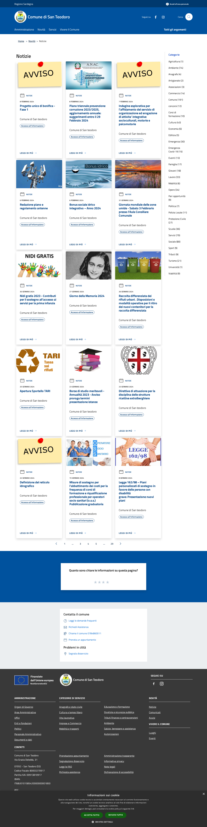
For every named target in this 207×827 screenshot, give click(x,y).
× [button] (203, 794)
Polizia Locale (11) (178, 212)
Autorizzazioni (111, 734)
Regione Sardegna (23, 4)
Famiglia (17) (175, 164)
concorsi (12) (175, 106)
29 (112, 544)
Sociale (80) (174, 241)
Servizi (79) (174, 235)
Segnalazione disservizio (71, 761)
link (132, 808)
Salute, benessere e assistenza (120, 728)
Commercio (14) (177, 93)
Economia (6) (175, 129)
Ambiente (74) (176, 68)
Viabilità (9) (174, 273)
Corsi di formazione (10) (177, 114)
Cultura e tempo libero (70, 712)
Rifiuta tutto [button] (116, 815)
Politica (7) (174, 206)
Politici (17, 729)
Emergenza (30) (177, 141)
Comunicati (155, 712)
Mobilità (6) (174, 183)
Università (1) (175, 267)
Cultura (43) (175, 122)
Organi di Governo (23, 707)
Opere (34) (174, 190)
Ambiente (109, 723)
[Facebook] (154, 17)
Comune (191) (176, 99)
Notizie (29, 95)
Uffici (17, 718)
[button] (103, 821)
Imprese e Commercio (70, 723)
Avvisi (152, 718)
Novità (31, 41)
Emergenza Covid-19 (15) (175, 149)
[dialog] (103, 809)
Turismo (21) (175, 261)
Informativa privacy (114, 761)
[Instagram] (162, 17)
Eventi (152, 738)
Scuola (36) (174, 229)
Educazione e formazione (117, 707)
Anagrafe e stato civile (70, 707)
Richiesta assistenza (69, 772)
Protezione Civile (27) (177, 220)
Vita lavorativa (66, 718)
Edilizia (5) (174, 135)
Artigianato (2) (176, 80)
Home (21, 41)
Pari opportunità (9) (177, 198)
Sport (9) (173, 248)
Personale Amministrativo (27, 734)
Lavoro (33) (174, 177)
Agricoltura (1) (176, 61)
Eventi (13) (174, 158)
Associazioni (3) (176, 87)
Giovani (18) (175, 170)
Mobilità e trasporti (69, 729)
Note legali (109, 766)
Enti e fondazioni (23, 723)
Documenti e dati (23, 739)
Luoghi (152, 733)
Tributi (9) (173, 254)
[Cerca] (189, 16)
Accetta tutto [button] (91, 815)
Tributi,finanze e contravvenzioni (121, 717)
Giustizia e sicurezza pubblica (119, 712)
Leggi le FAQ (65, 766)
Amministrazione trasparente (119, 756)
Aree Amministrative (25, 712)
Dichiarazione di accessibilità (119, 772)
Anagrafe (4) (175, 74)
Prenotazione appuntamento (74, 756)
